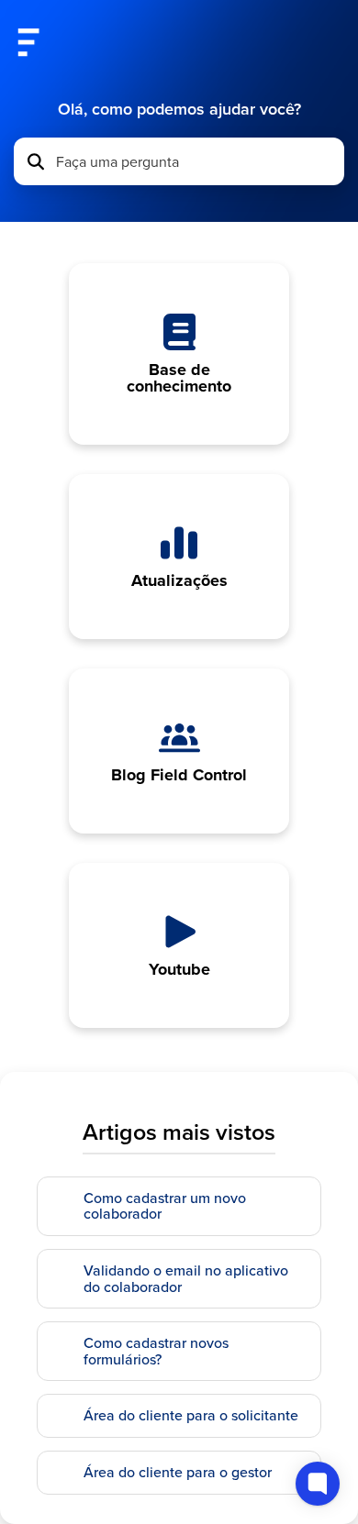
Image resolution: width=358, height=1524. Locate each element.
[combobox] (194, 161)
